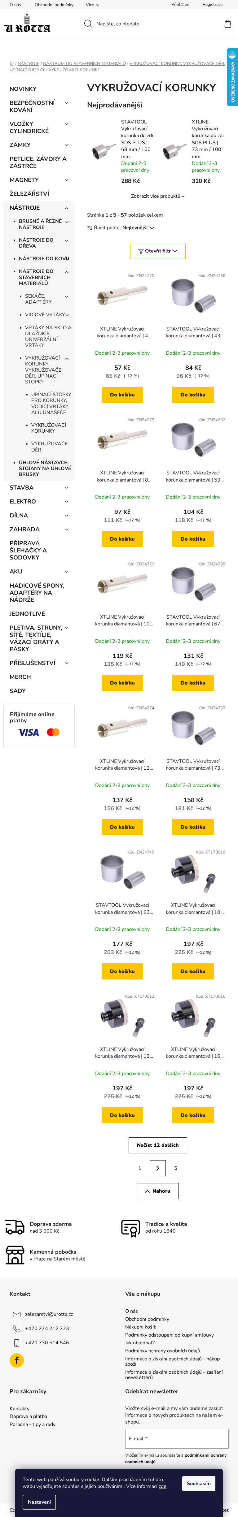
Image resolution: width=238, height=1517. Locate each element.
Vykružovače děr (49, 446)
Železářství (29, 194)
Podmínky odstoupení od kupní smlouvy (169, 1335)
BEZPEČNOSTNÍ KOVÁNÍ (32, 106)
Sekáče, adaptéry (38, 299)
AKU (16, 572)
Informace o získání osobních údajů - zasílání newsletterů (174, 1375)
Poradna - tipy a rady (32, 1425)
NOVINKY (23, 89)
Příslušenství (32, 663)
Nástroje (25, 208)
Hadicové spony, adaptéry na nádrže (37, 593)
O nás (15, 5)
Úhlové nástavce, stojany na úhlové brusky (45, 468)
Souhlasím (199, 1483)
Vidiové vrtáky (45, 314)
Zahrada (25, 529)
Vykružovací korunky (48, 428)
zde (162, 1486)
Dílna (19, 516)
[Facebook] (17, 1360)
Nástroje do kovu (44, 258)
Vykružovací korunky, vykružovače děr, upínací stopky (43, 370)
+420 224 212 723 (47, 1328)
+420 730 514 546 (47, 1342)
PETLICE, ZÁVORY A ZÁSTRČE (38, 162)
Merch (20, 677)
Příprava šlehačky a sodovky (28, 550)
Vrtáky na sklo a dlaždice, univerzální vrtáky (48, 336)
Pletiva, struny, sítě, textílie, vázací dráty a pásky (36, 638)
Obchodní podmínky (54, 5)
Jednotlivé (27, 614)
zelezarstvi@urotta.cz (49, 1314)
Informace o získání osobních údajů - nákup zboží (172, 1361)
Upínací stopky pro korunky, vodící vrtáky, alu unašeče (51, 403)
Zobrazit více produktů (155, 196)
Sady (18, 691)
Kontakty (19, 1409)
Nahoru (161, 1191)
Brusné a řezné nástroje (40, 224)
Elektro (23, 502)
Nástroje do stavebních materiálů (36, 277)
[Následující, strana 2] (158, 1168)
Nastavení (39, 1502)
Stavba (21, 488)
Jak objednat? (140, 1343)
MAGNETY (24, 180)
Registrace (213, 4)
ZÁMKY (20, 145)
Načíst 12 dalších (158, 1145)
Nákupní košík (140, 1327)
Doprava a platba (28, 1417)
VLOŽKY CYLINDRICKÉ (29, 127)
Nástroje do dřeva (36, 243)
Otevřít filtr (158, 251)
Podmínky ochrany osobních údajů (162, 1351)
